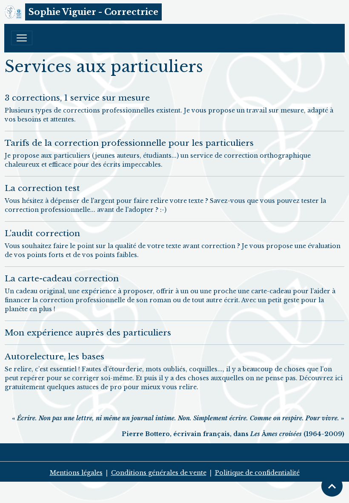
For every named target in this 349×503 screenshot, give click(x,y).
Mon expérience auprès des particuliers (88, 332)
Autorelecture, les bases (54, 356)
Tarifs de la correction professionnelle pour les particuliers (129, 143)
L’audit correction (42, 233)
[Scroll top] (332, 486)
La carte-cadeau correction (62, 278)
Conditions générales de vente (158, 473)
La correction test (42, 188)
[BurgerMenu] (21, 38)
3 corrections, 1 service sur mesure (77, 98)
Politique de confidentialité (257, 473)
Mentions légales (76, 473)
